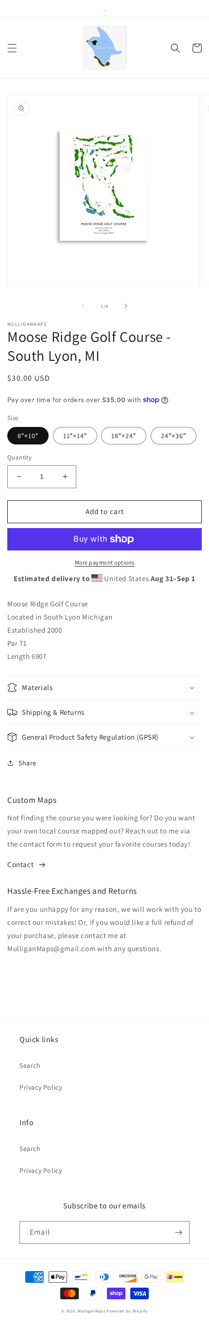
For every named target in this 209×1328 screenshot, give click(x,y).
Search (30, 1065)
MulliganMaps (91, 1310)
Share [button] (27, 763)
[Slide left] (83, 306)
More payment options (105, 562)
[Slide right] (126, 306)
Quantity (19, 457)
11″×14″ (75, 435)
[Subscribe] (178, 1232)
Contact (20, 864)
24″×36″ (173, 435)
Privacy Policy (40, 1087)
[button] (12, 48)
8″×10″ (27, 435)
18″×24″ (123, 435)
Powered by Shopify (127, 1310)
